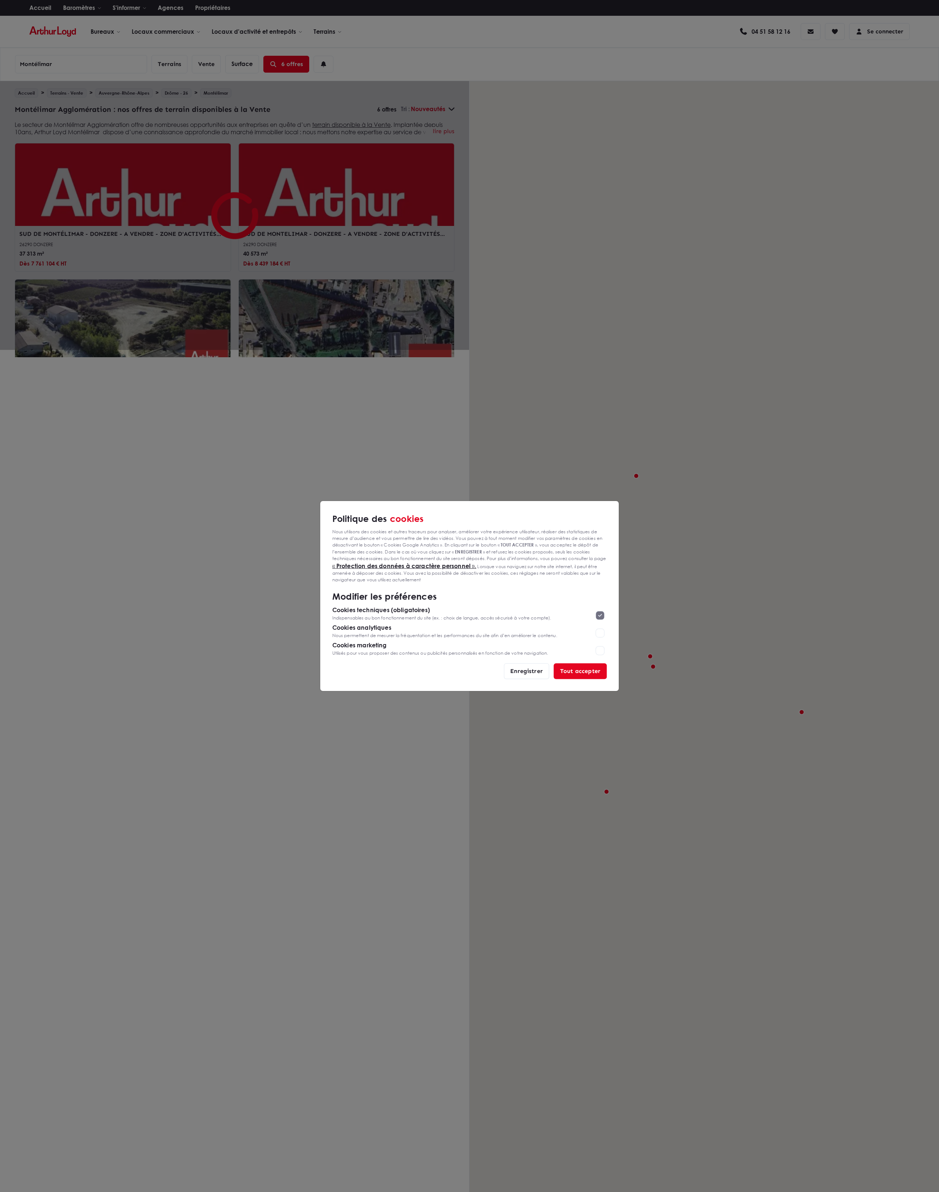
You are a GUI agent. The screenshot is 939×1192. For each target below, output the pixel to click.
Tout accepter (580, 671)
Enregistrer (526, 671)
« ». (404, 565)
